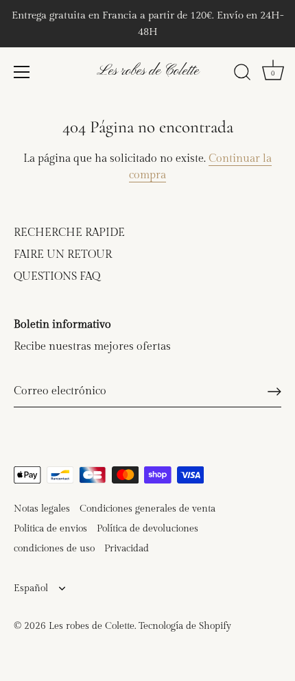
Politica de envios (50, 528)
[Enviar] (274, 391)
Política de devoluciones (147, 528)
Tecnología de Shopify (185, 626)
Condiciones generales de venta (147, 508)
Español (31, 588)
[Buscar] (242, 74)
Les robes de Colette (148, 71)
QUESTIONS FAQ (57, 276)
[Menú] (22, 72)
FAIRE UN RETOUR (63, 254)
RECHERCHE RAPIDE (69, 232)
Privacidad (126, 548)
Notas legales (42, 508)
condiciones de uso (54, 548)
